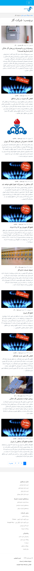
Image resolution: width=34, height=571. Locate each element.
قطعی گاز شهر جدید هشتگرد (23, 356)
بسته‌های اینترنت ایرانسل (22, 505)
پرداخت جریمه (25, 529)
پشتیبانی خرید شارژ (24, 537)
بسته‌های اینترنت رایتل (23, 509)
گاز (15, 45)
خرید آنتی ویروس (24, 526)
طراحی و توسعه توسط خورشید (24, 565)
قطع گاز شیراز (28, 313)
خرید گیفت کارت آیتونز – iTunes (20, 519)
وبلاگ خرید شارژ (25, 15)
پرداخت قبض (25, 516)
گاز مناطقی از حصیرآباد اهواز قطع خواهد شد (17, 184)
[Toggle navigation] (29, 3)
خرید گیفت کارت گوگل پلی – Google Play (18, 523)
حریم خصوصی (17, 558)
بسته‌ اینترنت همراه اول (23, 502)
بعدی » (11, 463)
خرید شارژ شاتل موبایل (23, 494)
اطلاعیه (16, 96)
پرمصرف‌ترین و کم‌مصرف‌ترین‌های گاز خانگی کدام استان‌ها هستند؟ (17, 50)
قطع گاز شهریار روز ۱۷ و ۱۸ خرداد (21, 227)
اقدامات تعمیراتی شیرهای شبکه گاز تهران (18, 141)
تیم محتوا (22, 96)
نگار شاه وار (20, 45)
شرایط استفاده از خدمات (25, 561)
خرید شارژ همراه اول (23, 488)
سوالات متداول (25, 546)
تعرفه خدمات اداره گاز (25, 270)
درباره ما (27, 543)
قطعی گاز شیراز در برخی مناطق (22, 98)
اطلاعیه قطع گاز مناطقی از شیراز (21, 441)
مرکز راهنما (26, 549)
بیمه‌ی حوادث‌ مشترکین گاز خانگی (21, 398)
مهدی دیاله (20, 267)
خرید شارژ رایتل (25, 491)
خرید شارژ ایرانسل (24, 485)
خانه (32, 15)
